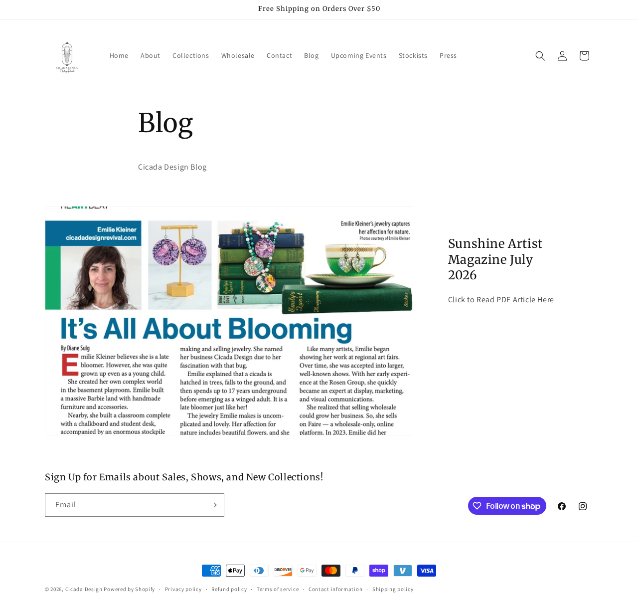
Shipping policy (393, 589)
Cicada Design (84, 589)
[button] (540, 56)
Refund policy (229, 589)
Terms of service (278, 589)
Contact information (335, 589)
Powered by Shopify (129, 589)
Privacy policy (183, 589)
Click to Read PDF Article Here (501, 299)
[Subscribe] (213, 505)
